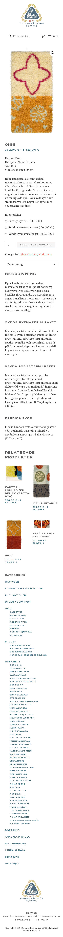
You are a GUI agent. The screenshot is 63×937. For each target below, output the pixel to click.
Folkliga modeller (20, 705)
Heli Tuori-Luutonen (22, 718)
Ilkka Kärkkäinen (20, 724)
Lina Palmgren (18, 764)
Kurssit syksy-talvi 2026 (24, 588)
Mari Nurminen (15, 843)
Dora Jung (16, 665)
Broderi (11, 642)
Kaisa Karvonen (19, 748)
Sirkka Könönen (19, 804)
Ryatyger (12, 582)
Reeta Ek (15, 787)
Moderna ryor (18, 622)
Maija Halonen (18, 668)
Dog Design (16, 685)
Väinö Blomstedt (20, 824)
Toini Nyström (18, 814)
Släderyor (16, 612)
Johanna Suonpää (20, 744)
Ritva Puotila (18, 791)
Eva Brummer (17, 698)
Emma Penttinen (19, 672)
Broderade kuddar (21, 652)
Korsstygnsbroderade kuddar (28, 655)
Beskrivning (15, 264)
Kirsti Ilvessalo (19, 757)
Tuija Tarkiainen (19, 817)
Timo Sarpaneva (19, 810)
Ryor (8, 609)
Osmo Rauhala (18, 777)
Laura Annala (18, 675)
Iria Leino (15, 734)
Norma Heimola (19, 774)
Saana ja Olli (17, 797)
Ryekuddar (16, 635)
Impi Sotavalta (19, 731)
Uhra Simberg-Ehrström (24, 820)
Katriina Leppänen (21, 751)
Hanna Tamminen (20, 711)
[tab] (31, 264)
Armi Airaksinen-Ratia (23, 682)
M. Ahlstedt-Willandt (23, 767)
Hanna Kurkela (19, 708)
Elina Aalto (17, 691)
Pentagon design (20, 781)
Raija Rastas (17, 784)
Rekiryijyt (12, 863)
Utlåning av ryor (18, 602)
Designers (12, 662)
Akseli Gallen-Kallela (23, 678)
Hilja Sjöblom (18, 721)
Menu (56, 36)
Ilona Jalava (17, 728)
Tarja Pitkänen (19, 807)
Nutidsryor (45, 254)
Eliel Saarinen (18, 688)
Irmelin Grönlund (20, 738)
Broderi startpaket (22, 648)
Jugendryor (17, 619)
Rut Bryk (15, 794)
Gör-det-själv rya (21, 632)
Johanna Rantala (20, 741)
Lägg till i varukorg (36, 245)
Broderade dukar (20, 645)
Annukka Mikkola (17, 837)
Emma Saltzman (19, 695)
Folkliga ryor (18, 615)
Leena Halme (17, 761)
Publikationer (15, 595)
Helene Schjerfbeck (21, 715)
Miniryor (15, 629)
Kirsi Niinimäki (18, 754)
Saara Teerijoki (19, 800)
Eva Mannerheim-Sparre (24, 701)
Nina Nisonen (28, 254)
